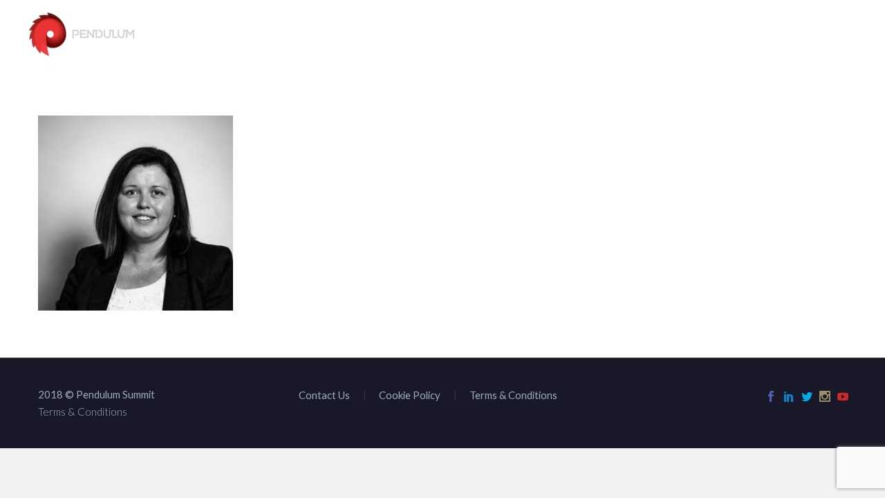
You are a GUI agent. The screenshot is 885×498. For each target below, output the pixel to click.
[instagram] (824, 396)
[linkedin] (788, 396)
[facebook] (770, 396)
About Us (537, 35)
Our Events (620, 35)
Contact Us (826, 35)
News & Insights (722, 35)
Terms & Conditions (513, 395)
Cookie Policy (409, 395)
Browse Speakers (439, 35)
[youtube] (842, 396)
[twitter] (806, 396)
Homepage (337, 35)
